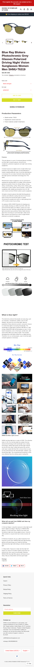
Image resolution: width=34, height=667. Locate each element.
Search (5, 581)
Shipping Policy (7, 593)
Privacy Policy (7, 585)
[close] (32, 14)
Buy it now (17, 100)
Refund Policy (7, 589)
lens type (4, 87)
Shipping (11, 75)
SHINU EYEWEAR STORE (9, 9)
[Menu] (31, 9)
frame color (4, 80)
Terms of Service (7, 598)
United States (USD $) (11, 650)
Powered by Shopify (25, 661)
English (25, 650)
